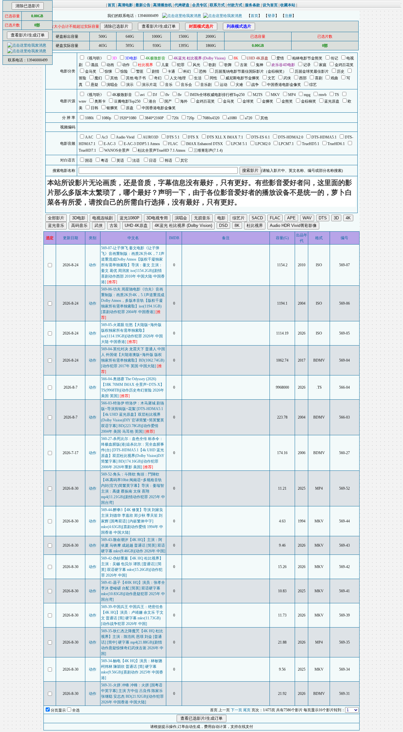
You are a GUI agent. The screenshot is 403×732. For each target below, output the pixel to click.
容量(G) (282, 238)
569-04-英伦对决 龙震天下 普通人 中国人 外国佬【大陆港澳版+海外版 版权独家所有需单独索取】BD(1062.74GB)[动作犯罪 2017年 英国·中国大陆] (133, 360)
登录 (271, 16)
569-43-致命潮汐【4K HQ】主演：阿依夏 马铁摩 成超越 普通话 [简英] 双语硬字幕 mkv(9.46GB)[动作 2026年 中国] (133, 545)
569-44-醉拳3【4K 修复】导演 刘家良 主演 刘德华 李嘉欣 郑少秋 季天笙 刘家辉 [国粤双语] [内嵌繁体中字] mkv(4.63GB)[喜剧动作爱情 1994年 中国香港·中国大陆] (132, 521)
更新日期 (70, 238)
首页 (254, 16)
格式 (319, 238)
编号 (344, 238)
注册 (288, 16)
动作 (92, 265)
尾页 (247, 710)
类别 (92, 238)
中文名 (133, 238)
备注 (226, 238)
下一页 (236, 710)
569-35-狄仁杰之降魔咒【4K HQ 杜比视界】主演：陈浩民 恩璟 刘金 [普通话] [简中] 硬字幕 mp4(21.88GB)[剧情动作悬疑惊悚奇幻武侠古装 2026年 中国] (132, 642)
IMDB (174, 238)
